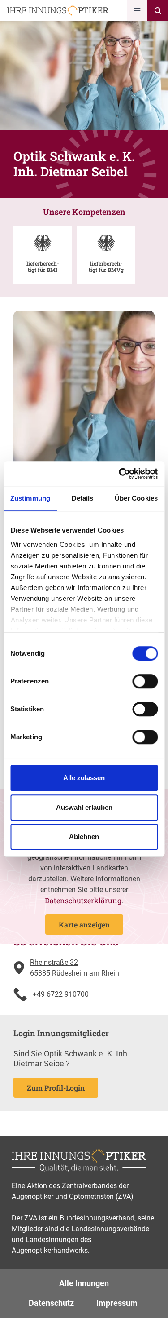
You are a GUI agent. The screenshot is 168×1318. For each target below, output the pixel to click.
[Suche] (157, 10)
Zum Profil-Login (56, 1087)
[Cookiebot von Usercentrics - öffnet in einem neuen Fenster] (120, 473)
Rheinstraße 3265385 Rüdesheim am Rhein (74, 967)
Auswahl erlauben (84, 807)
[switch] (145, 681)
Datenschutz (51, 1303)
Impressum (117, 1303)
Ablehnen (84, 836)
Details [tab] (83, 498)
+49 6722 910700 (61, 994)
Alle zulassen (84, 777)
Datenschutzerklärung (83, 900)
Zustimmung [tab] (30, 498)
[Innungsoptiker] (58, 10)
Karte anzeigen (84, 924)
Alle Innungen (84, 1283)
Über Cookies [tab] (136, 498)
